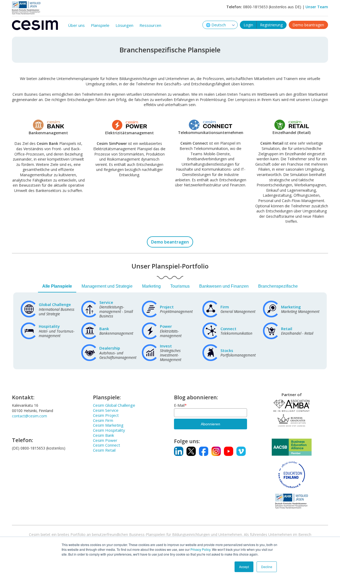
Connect (228, 328)
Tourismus (180, 286)
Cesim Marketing (108, 425)
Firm (224, 306)
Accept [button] (244, 566)
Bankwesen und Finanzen (224, 286)
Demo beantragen (308, 24)
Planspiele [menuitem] (100, 25)
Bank (104, 328)
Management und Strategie (107, 286)
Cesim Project (106, 415)
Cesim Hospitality (109, 430)
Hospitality (49, 326)
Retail (286, 328)
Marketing (151, 286)
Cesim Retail (104, 450)
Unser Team (316, 6)
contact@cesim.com (29, 415)
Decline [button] (266, 566)
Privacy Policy (200, 549)
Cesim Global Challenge (114, 405)
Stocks (226, 350)
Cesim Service (105, 410)
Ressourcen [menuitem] (150, 25)
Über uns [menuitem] (76, 25)
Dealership (109, 348)
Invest (166, 346)
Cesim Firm (103, 420)
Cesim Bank (103, 435)
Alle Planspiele (57, 286)
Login (248, 24)
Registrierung (271, 24)
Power (166, 326)
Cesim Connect (106, 445)
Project (167, 306)
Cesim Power (105, 440)
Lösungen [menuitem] (124, 25)
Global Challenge (55, 304)
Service (106, 302)
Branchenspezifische (278, 286)
